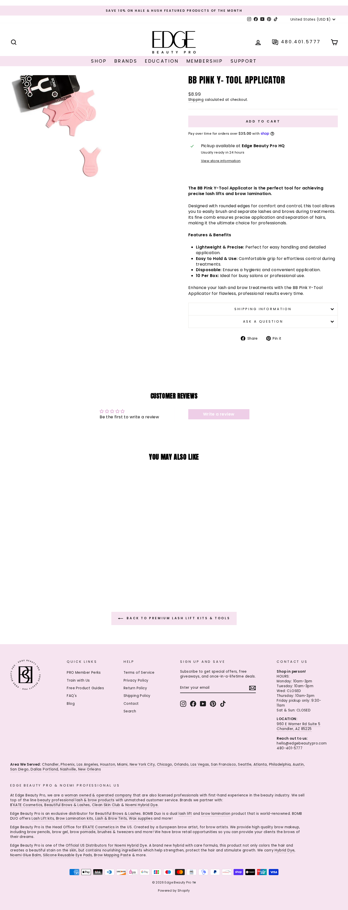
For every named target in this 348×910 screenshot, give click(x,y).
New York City (142, 764)
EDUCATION (162, 61)
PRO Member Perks (84, 672)
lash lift (185, 813)
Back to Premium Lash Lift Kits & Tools (177, 618)
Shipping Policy (137, 695)
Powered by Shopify (174, 890)
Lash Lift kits (43, 818)
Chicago (164, 764)
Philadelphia (280, 764)
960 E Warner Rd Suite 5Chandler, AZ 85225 (298, 726)
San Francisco (223, 764)
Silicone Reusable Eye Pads (67, 855)
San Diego (19, 769)
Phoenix (68, 764)
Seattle (244, 764)
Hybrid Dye (285, 850)
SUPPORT (244, 61)
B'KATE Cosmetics (26, 805)
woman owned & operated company (98, 795)
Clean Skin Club (106, 805)
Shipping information (263, 309)
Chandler (50, 764)
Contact (131, 703)
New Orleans (89, 769)
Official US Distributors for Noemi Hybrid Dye (106, 845)
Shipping (196, 99)
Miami (122, 764)
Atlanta (260, 764)
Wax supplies (141, 818)
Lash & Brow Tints (111, 818)
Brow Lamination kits (74, 818)
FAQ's (72, 695)
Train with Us (78, 680)
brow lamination (216, 813)
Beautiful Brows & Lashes (67, 805)
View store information (221, 161)
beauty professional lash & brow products (75, 800)
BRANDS (126, 61)
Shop (98, 61)
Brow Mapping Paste (112, 855)
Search (130, 711)
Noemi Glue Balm (25, 855)
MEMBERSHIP (204, 61)
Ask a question (263, 321)
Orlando (181, 764)
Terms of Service (139, 672)
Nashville (68, 769)
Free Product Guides (85, 688)
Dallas (36, 769)
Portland (50, 769)
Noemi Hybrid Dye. (142, 805)
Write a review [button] (219, 414)
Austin (298, 764)
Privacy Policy (136, 680)
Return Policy (135, 688)
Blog (71, 703)
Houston (107, 764)
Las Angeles (87, 764)
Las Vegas (200, 764)
